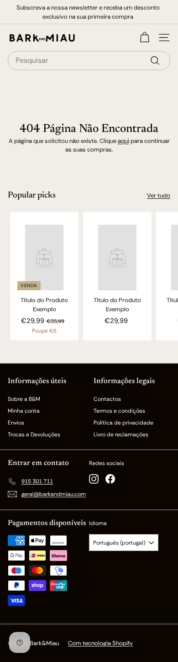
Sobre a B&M (24, 399)
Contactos (107, 399)
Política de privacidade (123, 422)
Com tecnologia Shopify (100, 643)
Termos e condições (119, 410)
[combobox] (89, 60)
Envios (16, 422)
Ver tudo (158, 195)
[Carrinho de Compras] (144, 37)
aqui (123, 141)
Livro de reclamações (121, 434)
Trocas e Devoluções (34, 434)
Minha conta (24, 410)
